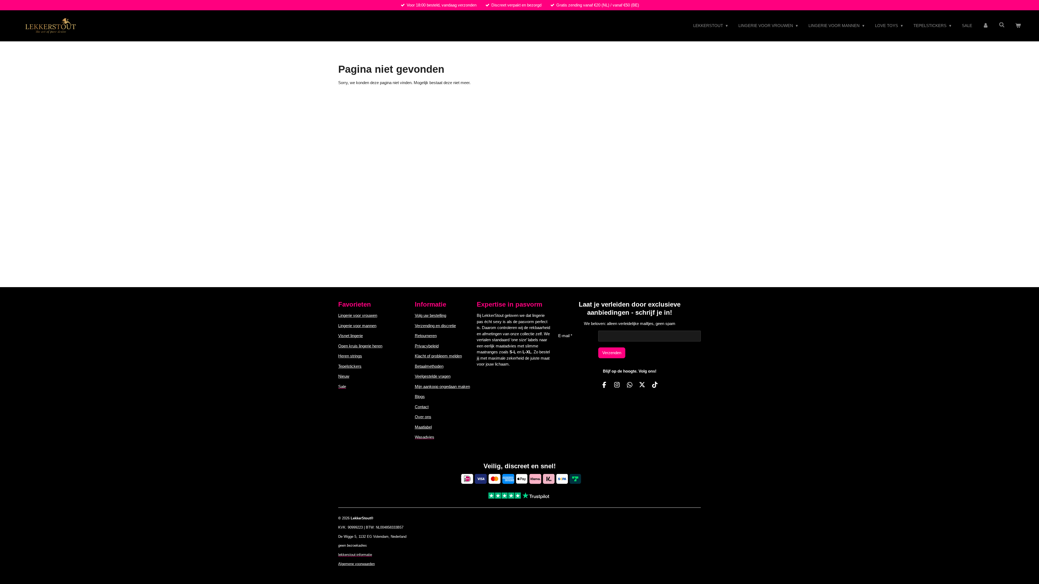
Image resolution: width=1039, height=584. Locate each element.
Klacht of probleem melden (438, 356)
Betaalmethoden (429, 366)
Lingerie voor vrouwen (357, 315)
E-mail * (565, 335)
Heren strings (350, 356)
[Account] (985, 25)
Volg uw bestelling (430, 315)
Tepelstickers (349, 366)
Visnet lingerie (350, 335)
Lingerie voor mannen (357, 325)
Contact (422, 406)
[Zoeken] (1002, 25)
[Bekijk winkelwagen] (1018, 25)
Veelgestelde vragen (433, 376)
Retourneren (426, 335)
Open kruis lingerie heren (360, 346)
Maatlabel (423, 427)
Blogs (420, 396)
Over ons (423, 416)
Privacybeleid (427, 346)
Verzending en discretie (435, 325)
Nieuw (343, 376)
